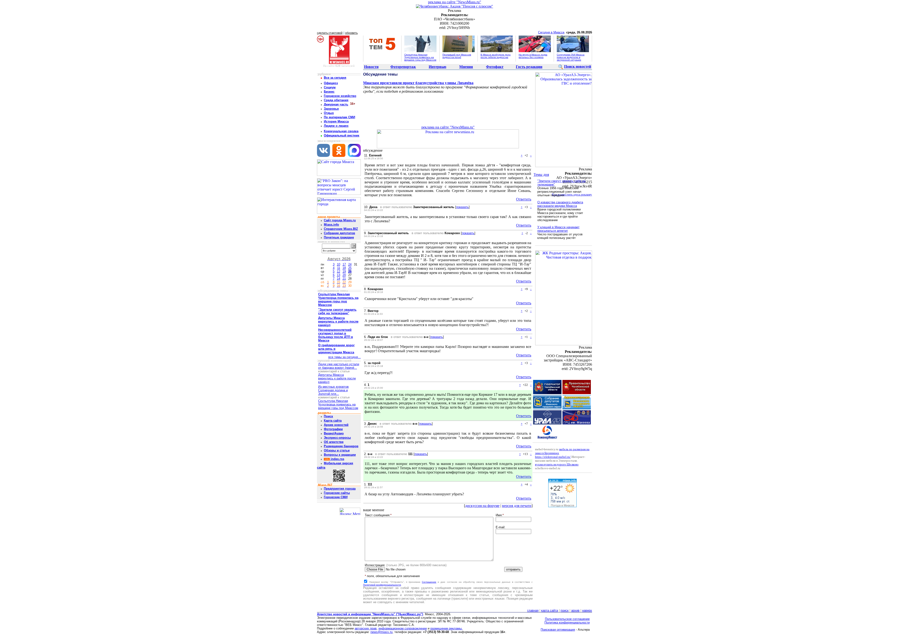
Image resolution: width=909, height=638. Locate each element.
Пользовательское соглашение (567, 619)
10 (338, 264)
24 (350, 264)
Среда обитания (336, 100)
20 (344, 275)
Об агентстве (333, 442)
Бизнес (329, 91)
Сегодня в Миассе (551, 32)
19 (344, 271)
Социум (330, 87)
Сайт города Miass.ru (340, 220)
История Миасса (336, 121)
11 (338, 268)
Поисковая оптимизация (558, 629)
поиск (565, 610)
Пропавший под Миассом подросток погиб (456, 56)
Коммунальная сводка (341, 131)
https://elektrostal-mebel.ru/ (553, 457)
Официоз (331, 83)
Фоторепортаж (403, 67)
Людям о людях (336, 126)
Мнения (466, 67)
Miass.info (331, 224)
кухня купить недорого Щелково (557, 464)
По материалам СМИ (339, 117)
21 (344, 278)
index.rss (337, 459)
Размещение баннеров (341, 446)
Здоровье (331, 108)
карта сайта (549, 610)
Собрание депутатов (339, 233)
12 (338, 271)
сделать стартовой (330, 33)
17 (344, 264)
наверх (587, 610)
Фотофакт (495, 67)
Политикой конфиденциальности (382, 584)
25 (350, 268)
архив (575, 610)
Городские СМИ (336, 497)
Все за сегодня (335, 77)
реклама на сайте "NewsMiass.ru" (454, 2)
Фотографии (333, 429)
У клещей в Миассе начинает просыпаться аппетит (558, 228)
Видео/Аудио (334, 433)
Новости (371, 67)
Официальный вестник (341, 135)
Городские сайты (337, 493)
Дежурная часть (336, 104)
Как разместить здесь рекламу (572, 194)
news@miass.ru (381, 632)
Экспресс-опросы (337, 437)
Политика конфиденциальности (567, 622)
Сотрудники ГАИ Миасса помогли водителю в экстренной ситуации (570, 57)
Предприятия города (340, 488)
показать (462, 207)
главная (533, 610)
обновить (351, 33)
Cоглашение (429, 582)
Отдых (329, 113)
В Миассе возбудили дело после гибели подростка (496, 56)
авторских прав (366, 628)
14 (338, 278)
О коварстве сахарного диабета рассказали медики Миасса (560, 204)
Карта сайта (333, 420)
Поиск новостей (577, 66)
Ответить (523, 199)
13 (338, 275)
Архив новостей (336, 425)
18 (344, 268)
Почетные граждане (339, 237)
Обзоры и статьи (337, 450)
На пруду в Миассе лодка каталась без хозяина (533, 56)
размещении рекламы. (446, 628)
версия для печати (516, 506)
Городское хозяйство (340, 96)
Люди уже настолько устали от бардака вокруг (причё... (338, 365)
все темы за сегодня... (344, 357)
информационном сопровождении (403, 628)
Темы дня (541, 175)
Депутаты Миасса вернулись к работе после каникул (337, 378)
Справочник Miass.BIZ (341, 229)
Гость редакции (529, 67)
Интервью (437, 67)
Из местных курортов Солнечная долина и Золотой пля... (333, 390)
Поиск (328, 416)
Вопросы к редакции (340, 454)
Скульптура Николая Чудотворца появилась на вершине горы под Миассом (420, 57)
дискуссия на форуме (482, 506)
